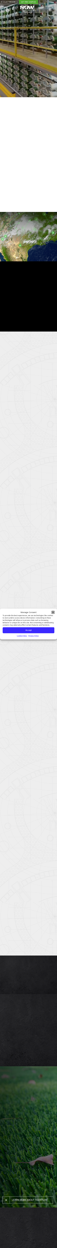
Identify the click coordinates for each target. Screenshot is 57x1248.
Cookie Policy (22, 635)
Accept (28, 630)
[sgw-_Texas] (27, 6)
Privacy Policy (33, 635)
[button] (53, 612)
